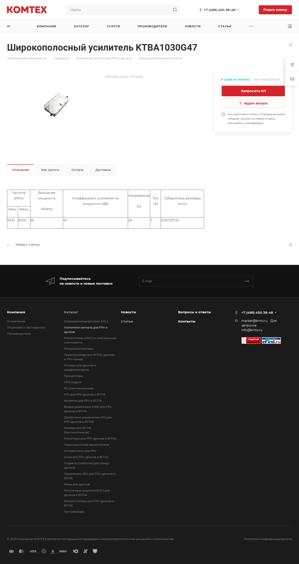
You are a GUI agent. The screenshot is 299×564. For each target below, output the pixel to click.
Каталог (71, 312)
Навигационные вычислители (86, 444)
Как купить (50, 170)
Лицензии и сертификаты (26, 327)
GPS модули (73, 382)
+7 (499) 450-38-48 (219, 10)
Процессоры (73, 376)
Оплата (77, 170)
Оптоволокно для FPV (80, 451)
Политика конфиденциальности (268, 539)
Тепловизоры (74, 511)
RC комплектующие (78, 388)
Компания (16, 312)
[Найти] (176, 9)
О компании (16, 321)
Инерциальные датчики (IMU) (86, 321)
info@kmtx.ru (251, 330)
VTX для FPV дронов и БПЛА (85, 394)
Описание (20, 170)
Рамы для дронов (77, 484)
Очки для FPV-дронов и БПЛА (86, 457)
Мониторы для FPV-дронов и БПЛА (90, 438)
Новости (128, 312)
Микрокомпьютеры (78, 348)
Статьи (127, 321)
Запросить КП (253, 91)
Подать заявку (275, 10)
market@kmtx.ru (254, 321)
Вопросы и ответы (194, 312)
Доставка (103, 170)
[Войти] (290, 26)
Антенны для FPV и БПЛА (83, 400)
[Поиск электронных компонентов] (271, 340)
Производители (19, 333)
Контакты (186, 321)
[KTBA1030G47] (56, 105)
